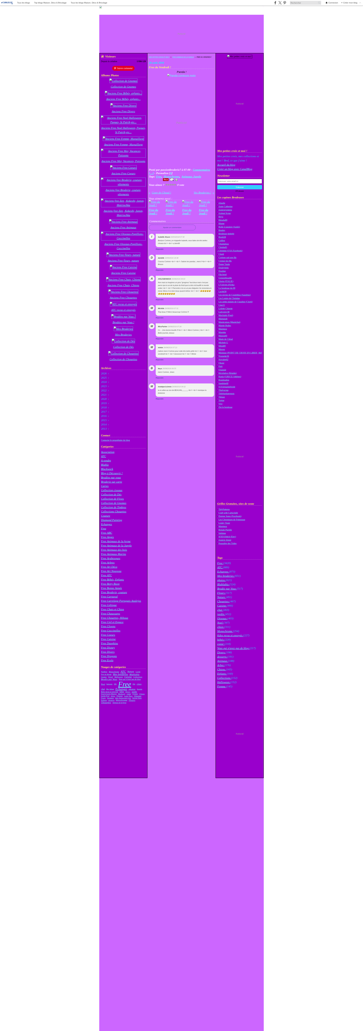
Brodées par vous (111, 477)
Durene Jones (137, 698)
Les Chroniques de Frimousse (232, 519)
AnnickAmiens (225, 210)
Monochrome (114, 672)
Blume (221, 223)
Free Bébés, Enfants (112, 579)
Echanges (106, 524)
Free (103, 528)
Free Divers (108, 651)
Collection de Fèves (112, 498)
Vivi (220, 404)
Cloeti (221, 254)
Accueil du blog (226, 164)
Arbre (113, 696)
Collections (137, 677)
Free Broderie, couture (114, 592)
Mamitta (222, 332)
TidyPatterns (224, 509)
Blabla (105, 464)
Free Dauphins (109, 643)
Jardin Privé (105, 696)
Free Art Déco (109, 566)
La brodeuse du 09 (227, 288)
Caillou (222, 240)
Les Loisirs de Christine (229, 298)
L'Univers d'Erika (226, 285)
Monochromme (121, 700)
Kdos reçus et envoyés (109, 692)
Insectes (139, 689)
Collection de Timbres (113, 507)
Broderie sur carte (111, 481)
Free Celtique (109, 605)
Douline (222, 271)
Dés (134, 684)
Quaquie (222, 370)
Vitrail (110, 677)
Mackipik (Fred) (226, 315)
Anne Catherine (225, 206)
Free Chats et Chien (112, 609)
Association (107, 451)
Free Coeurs (108, 634)
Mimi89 (222, 346)
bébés (122, 692)
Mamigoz (223, 329)
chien (139, 684)
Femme (135, 694)
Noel (103, 684)
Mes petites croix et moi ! (159, 57)
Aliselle (221, 203)
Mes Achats (110, 689)
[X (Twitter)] (280, 2)
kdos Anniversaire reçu (123, 698)
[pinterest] (284, 2)
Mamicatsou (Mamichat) (229, 322)
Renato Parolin (225, 530)
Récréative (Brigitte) (228, 373)
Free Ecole (107, 660)
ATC (103, 456)
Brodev (222, 230)
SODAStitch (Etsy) (227, 536)
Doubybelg (224, 268)
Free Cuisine (108, 639)
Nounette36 (224, 356)
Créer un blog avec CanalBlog (234, 169)
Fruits (103, 698)
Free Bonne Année (111, 588)
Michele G (223, 342)
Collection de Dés (111, 494)
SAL (115, 684)
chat (103, 689)
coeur (129, 694)
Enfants (104, 700)
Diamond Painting (111, 520)
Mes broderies (120, 674)
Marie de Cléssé (226, 339)
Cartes (105, 486)
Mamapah (223, 319)
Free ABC (106, 532)
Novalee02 (223, 359)
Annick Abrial (224, 540)
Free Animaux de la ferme (116, 541)
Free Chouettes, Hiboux (114, 617)
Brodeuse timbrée (226, 233)
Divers (127, 692)
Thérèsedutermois (226, 393)
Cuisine (128, 677)
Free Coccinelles (110, 630)
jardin (134, 692)
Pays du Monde (106, 674)
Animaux (110, 698)
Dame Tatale (224, 264)
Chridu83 (223, 247)
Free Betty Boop (110, 583)
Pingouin (120, 696)
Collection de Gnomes (113, 503)
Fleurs (132, 700)
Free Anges (107, 537)
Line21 (222, 305)
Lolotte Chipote (226, 308)
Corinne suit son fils (227, 257)
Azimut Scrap (224, 213)
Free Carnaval (109, 596)
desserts (111, 700)
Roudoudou (224, 380)
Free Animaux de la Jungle (116, 545)
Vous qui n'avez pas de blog (130, 679)
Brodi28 (222, 237)
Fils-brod (223, 274)
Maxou (222, 349)
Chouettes (106, 703)
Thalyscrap (223, 390)
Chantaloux (224, 244)
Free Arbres (108, 562)
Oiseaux (137, 696)
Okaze (221, 363)
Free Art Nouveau (111, 571)
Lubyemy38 (224, 312)
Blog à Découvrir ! (112, 473)
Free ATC (106, 575)
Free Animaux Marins (113, 554)
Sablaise (222, 533)
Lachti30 (222, 291)
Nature (130, 672)
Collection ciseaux (111, 490)
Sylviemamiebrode (227, 387)
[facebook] (275, 2)
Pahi (220, 366)
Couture (105, 515)
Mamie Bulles (225, 325)
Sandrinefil (223, 383)
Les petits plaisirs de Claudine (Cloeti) (236, 302)
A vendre (106, 460)
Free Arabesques (110, 558)
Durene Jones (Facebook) (230, 516)
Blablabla (134, 674)
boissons (109, 684)
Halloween (118, 677)
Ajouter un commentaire (172, 228)
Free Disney (108, 647)
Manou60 (223, 336)
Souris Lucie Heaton (109, 694)
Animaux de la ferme (119, 703)
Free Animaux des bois (114, 549)
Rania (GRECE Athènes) (230, 376)
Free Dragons (109, 656)
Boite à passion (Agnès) (229, 227)
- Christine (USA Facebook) (229, 250)
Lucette (138, 672)
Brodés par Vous (109, 679)
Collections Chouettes (113, 511)
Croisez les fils (225, 261)
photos (132, 689)
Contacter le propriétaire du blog (115, 440)
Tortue (221, 400)
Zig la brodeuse (225, 407)
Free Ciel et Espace (112, 622)
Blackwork (107, 468)
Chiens (142, 694)
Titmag (222, 397)
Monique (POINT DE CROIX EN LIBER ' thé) (240, 353)
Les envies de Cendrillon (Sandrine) (235, 295)
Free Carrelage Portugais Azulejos (121, 600)
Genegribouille (225, 278)
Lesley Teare (128, 696)
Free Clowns (108, 626)
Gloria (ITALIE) (226, 281)
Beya (221, 216)
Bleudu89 (223, 220)
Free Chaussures (110, 613)
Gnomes (104, 677)
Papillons (104, 672)
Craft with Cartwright (228, 513)
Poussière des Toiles (228, 543)
